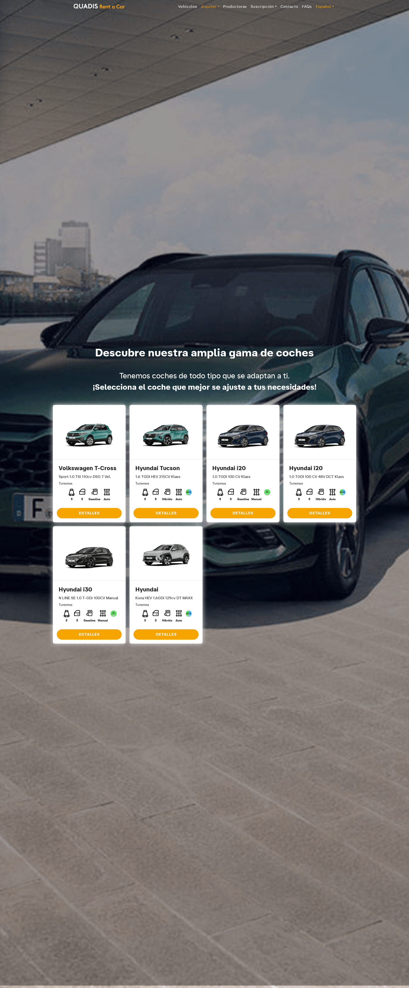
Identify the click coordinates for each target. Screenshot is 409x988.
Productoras (235, 7)
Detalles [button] (89, 513)
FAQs (307, 7)
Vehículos (187, 7)
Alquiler (209, 7)
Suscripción (262, 7)
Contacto (289, 7)
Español (323, 7)
